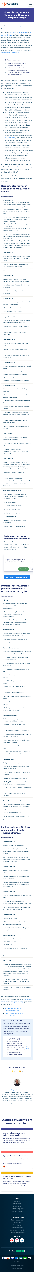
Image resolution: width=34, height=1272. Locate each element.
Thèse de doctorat (17, 1227)
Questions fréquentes (17, 1209)
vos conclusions (10, 138)
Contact (17, 1236)
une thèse (13, 32)
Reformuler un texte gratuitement (17, 577)
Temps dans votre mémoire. (14, 1013)
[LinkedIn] (22, 1240)
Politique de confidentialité (17, 1265)
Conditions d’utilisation (17, 1262)
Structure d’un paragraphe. (13, 1008)
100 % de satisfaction (17, 1268)
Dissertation (17, 1222)
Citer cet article (27, 1046)
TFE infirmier (17, 1225)
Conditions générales (17, 1211)
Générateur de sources (17, 1232)
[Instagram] (17, 1240)
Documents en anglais (17, 1230)
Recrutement (17, 1206)
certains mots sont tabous (10, 53)
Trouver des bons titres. (12, 1011)
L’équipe (17, 1201)
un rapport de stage (16, 1002)
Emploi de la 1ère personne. (14, 1016)
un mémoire (23, 32)
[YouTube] (12, 1240)
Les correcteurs (17, 1214)
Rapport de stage (17, 1220)
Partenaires (17, 1204)
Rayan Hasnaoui (23, 26)
